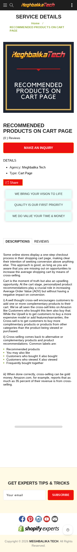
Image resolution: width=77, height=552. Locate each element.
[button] (5, 5)
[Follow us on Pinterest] (30, 519)
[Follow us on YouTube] (46, 519)
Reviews (41, 241)
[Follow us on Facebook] (22, 519)
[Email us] (54, 519)
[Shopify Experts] (38, 529)
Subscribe (61, 495)
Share (14, 182)
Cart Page (25, 173)
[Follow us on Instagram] (38, 519)
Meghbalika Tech (34, 167)
